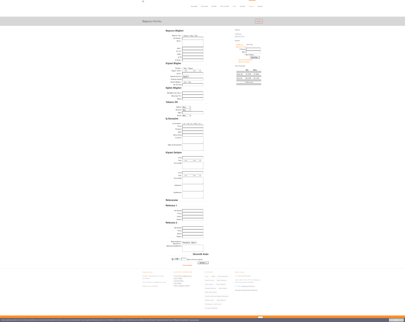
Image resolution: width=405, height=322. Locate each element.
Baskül (213, 276)
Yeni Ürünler (224, 6)
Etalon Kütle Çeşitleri (211, 292)
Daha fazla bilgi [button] (194, 320)
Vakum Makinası (220, 284)
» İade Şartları (177, 283)
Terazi (207, 276)
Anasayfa (194, 6)
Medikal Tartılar (209, 300)
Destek (242, 6)
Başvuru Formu (239, 36)
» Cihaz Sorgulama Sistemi (181, 286)
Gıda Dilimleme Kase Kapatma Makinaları (216, 296)
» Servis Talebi (177, 278)
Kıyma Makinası (221, 300)
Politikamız (238, 34)
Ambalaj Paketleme (210, 288)
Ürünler (214, 6)
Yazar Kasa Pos (209, 284)
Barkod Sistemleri (223, 276)
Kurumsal (204, 6)
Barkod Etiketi (223, 288)
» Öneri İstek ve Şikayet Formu (182, 276)
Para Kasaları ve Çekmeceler (213, 304)
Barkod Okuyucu (221, 280)
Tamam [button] (396, 320)
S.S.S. (234, 6)
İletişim (260, 6)
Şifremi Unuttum (244, 62)
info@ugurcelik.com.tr (248, 286)
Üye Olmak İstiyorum (246, 60)
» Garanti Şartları (178, 281)
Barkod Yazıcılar (209, 280)
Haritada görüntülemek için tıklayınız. (246, 290)
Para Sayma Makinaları (211, 308)
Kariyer (251, 6)
